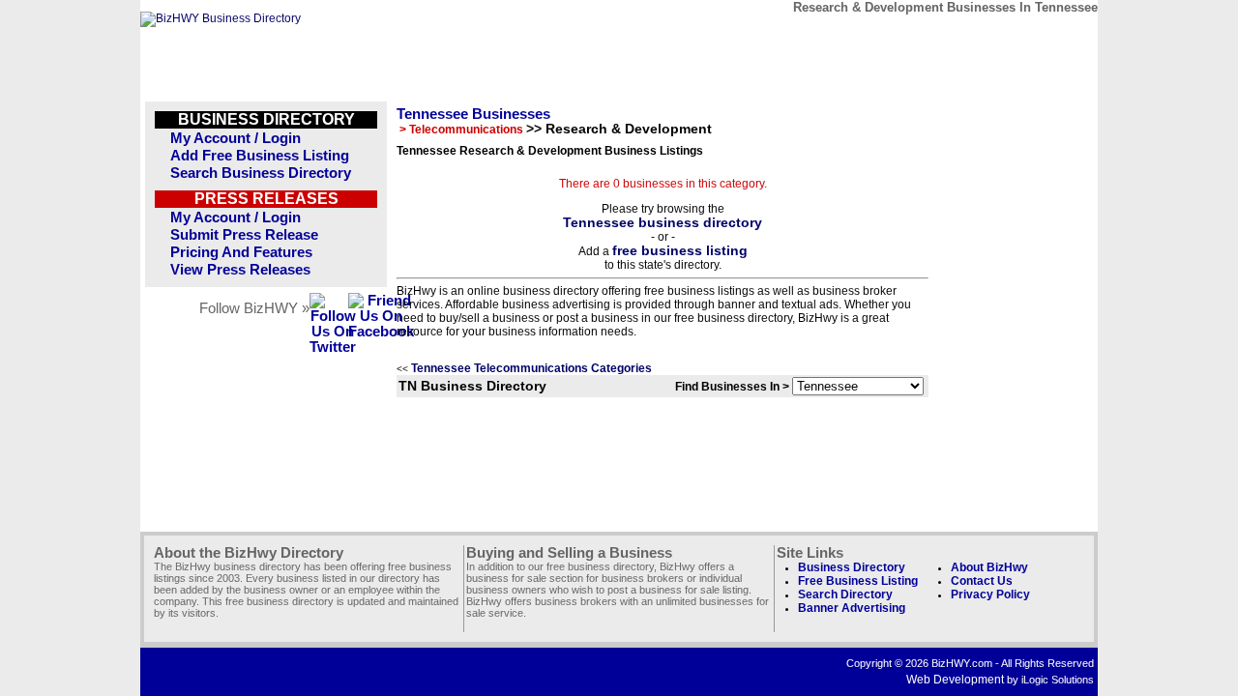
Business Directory (851, 567)
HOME (1048, 36)
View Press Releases (240, 269)
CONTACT (869, 36)
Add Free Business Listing (259, 155)
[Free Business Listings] (220, 18)
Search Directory (845, 594)
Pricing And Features (241, 252)
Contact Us (982, 581)
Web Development (955, 679)
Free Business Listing (858, 581)
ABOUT (959, 36)
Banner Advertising (851, 608)
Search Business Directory (260, 173)
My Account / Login (235, 138)
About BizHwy (989, 567)
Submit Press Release (244, 235)
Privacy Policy (990, 594)
